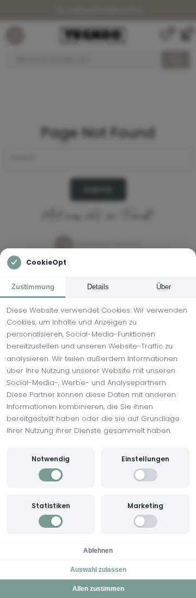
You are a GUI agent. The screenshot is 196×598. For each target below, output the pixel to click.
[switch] (51, 474)
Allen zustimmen (98, 589)
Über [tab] (163, 287)
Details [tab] (98, 287)
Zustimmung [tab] (32, 287)
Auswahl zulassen (98, 569)
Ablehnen (98, 550)
